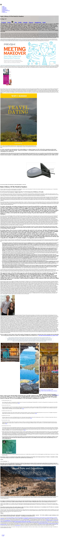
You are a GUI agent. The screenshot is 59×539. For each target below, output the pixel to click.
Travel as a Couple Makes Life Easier (10, 348)
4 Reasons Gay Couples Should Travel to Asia (49, 351)
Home (3, 535)
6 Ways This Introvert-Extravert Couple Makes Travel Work (29, 348)
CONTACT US (4, 12)
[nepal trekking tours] (28, 495)
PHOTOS (3, 11)
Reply (23, 408)
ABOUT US (4, 7)
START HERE (4, 8)
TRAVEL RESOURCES (6, 10)
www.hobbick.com (26, 518)
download (47, 519)
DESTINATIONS (5, 9)
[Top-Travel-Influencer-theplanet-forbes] (9, 453)
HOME (3, 6)
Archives (1, 461)
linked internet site (18, 525)
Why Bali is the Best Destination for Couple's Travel (48, 335)
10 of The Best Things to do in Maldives (45, 389)
